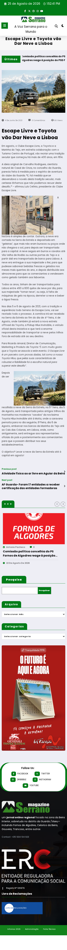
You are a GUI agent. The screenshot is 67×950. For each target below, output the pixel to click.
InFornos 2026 (13, 929)
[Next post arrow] (64, 486)
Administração (31, 929)
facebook (22, 773)
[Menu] (4, 25)
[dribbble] (33, 10)
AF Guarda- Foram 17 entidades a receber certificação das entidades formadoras (31, 486)
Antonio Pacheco (22, 547)
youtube (34, 785)
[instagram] (37, 10)
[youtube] (41, 10)
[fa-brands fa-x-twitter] (29, 10)
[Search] (56, 26)
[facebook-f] (25, 10)
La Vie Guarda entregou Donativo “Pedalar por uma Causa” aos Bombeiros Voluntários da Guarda (35, 553)
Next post (7, 480)
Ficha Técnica (49, 929)
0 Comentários (38, 120)
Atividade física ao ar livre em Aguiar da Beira (33, 473)
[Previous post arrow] (64, 472)
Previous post (9, 469)
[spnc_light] (63, 26)
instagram (45, 779)
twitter (45, 773)
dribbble (21, 779)
